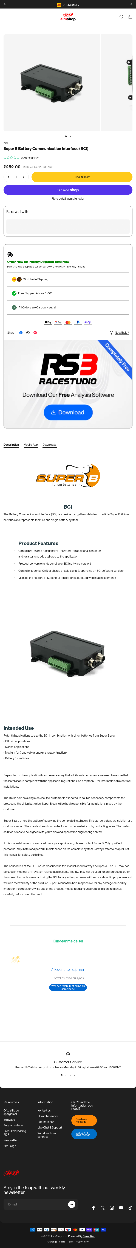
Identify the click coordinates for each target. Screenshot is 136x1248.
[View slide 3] (70, 1075)
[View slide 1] (62, 1075)
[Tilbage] (5, 4)
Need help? (122, 332)
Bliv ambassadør (48, 1116)
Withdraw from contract (47, 1135)
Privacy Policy (82, 1242)
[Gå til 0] (66, 136)
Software (9, 1119)
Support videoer (14, 1125)
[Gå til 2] (70, 136)
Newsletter (11, 1140)
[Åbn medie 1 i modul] (52, 82)
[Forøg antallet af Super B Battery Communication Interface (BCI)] (24, 177)
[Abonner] (71, 1204)
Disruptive (88, 1236)
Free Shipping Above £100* (35, 293)
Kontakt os (44, 1110)
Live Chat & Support (50, 1127)
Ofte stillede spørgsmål (11, 1112)
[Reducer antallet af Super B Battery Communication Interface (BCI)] (8, 177)
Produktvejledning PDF (15, 1132)
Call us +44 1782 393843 (83, 1134)
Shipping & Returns (56, 1242)
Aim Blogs (10, 1146)
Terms (70, 1242)
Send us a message (81, 1120)
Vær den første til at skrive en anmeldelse (68, 987)
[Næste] (131, 4)
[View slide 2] (66, 1075)
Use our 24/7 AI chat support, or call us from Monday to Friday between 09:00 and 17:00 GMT (68, 1067)
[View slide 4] (74, 1075)
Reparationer (46, 1122)
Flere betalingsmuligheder (68, 198)
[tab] (11, 445)
